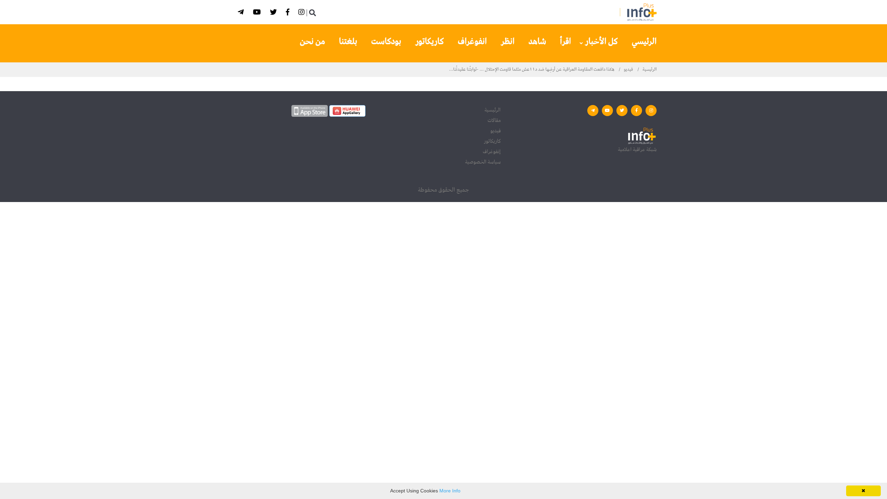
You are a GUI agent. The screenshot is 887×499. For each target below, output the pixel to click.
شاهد (537, 42)
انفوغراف (472, 42)
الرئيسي (644, 42)
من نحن (312, 42)
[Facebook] (288, 13)
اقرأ (565, 42)
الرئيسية (649, 69)
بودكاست (386, 42)
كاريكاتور (429, 42)
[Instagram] (302, 13)
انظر (508, 42)
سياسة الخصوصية (483, 162)
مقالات (494, 120)
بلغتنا (348, 42)
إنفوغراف (492, 152)
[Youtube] (258, 13)
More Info (449, 490)
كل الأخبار (601, 42)
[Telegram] (242, 13)
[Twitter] (274, 13)
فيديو (628, 69)
